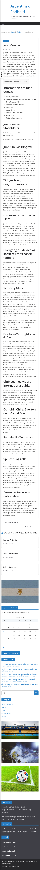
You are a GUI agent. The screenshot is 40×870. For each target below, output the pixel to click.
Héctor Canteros (30, 527)
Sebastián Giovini (10, 553)
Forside (4, 866)
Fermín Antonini (10, 540)
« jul (2, 647)
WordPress (7, 863)
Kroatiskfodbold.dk (8, 851)
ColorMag (35, 861)
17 (3, 635)
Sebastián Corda (10, 567)
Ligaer (3, 710)
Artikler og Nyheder (7, 704)
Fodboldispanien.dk (8, 847)
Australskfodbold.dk (8, 843)
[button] (2, 74)
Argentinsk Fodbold (18, 861)
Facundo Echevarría (11, 522)
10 (3, 631)
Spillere (6, 41)
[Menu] (2, 23)
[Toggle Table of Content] (24, 81)
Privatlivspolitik (14, 866)
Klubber (3, 707)
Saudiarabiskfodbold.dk (9, 855)
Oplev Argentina (6, 713)
